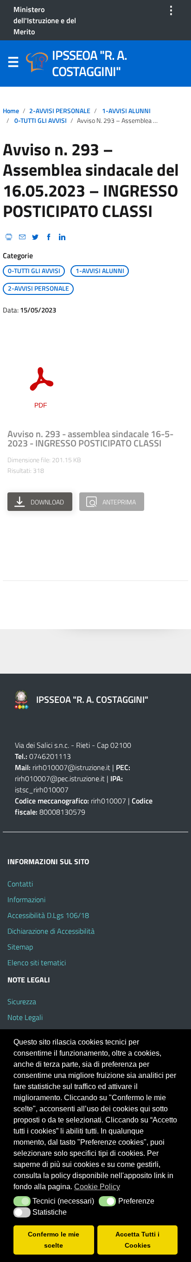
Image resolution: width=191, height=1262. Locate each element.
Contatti (20, 883)
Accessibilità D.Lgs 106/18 (48, 915)
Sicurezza (21, 1001)
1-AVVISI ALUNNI (126, 111)
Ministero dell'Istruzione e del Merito (44, 20)
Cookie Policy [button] (97, 1187)
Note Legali (25, 1017)
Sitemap (20, 946)
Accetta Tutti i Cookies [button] (137, 1239)
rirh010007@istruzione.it (71, 767)
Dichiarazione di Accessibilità (51, 931)
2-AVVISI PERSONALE (59, 111)
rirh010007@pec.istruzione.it (60, 778)
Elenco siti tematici (36, 962)
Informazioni (26, 899)
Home (11, 111)
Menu (13, 64)
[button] (22, 1201)
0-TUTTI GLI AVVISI (40, 120)
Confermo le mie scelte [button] (53, 1239)
